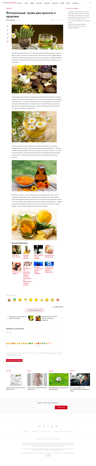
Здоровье (47, 3)
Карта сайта (48, 455)
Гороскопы (39, 3)
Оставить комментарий (35, 310)
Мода (26, 3)
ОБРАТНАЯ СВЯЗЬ (46, 431)
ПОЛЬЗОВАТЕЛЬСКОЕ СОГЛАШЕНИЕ (63, 431)
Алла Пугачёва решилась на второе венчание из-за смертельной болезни (77, 26)
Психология (55, 3)
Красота (20, 3)
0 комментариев (58, 307)
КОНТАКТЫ (35, 431)
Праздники (75, 3)
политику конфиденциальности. (14, 355)
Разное (68, 3)
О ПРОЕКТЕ (26, 431)
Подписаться (61, 407)
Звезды (32, 3)
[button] (7, 318)
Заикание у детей (80, 19)
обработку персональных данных (48, 353)
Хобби (62, 3)
